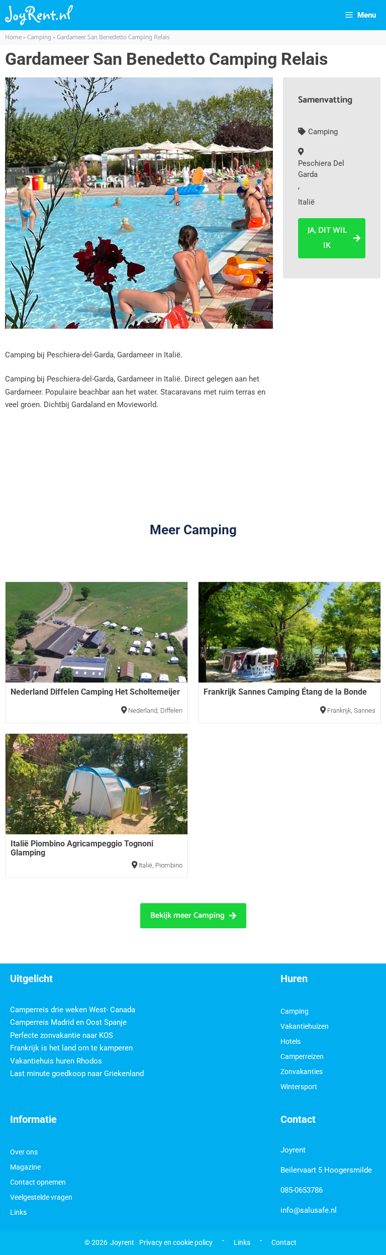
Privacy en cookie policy (176, 1242)
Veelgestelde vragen (41, 1197)
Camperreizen (302, 1056)
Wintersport (298, 1087)
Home (13, 37)
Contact (284, 1242)
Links (18, 1212)
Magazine (25, 1167)
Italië (306, 202)
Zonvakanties (301, 1072)
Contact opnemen (38, 1182)
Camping (39, 37)
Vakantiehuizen (304, 1026)
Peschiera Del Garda (321, 169)
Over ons (24, 1152)
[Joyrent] (39, 15)
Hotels (290, 1041)
